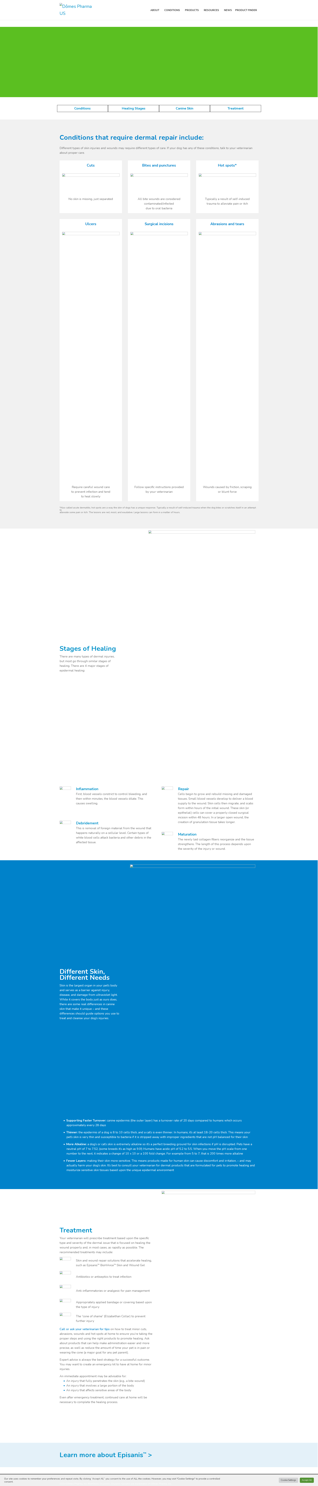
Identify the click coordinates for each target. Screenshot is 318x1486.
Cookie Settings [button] (288, 1480)
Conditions (82, 108)
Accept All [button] (307, 1480)
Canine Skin (184, 108)
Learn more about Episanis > (106, 1454)
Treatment (236, 108)
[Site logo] (78, 10)
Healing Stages (133, 108)
